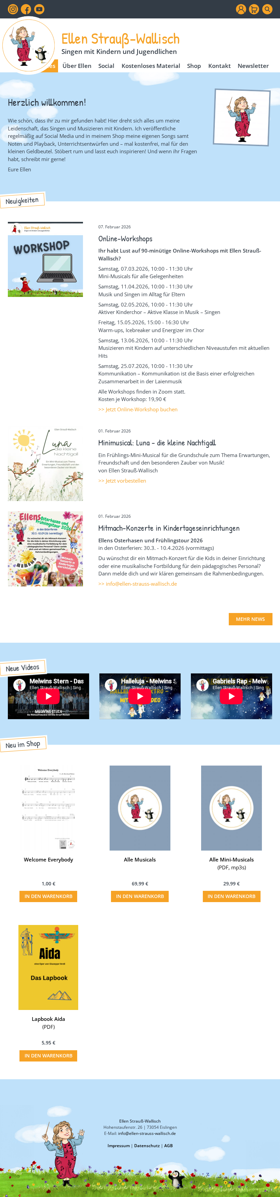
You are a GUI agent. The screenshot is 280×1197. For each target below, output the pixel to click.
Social (106, 66)
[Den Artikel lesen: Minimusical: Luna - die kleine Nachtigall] (45, 497)
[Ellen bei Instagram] (13, 9)
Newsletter (253, 66)
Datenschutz (147, 1146)
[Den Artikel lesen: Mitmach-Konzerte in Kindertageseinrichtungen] (45, 582)
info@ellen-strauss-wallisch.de (147, 1133)
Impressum (119, 1146)
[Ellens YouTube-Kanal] (39, 9)
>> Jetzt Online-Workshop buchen (138, 409)
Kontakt (219, 66)
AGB (168, 1146)
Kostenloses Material (151, 66)
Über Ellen (77, 66)
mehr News (250, 619)
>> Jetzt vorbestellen (122, 480)
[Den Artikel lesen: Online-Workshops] (45, 292)
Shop (194, 66)
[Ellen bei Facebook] (26, 9)
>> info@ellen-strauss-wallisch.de (137, 583)
